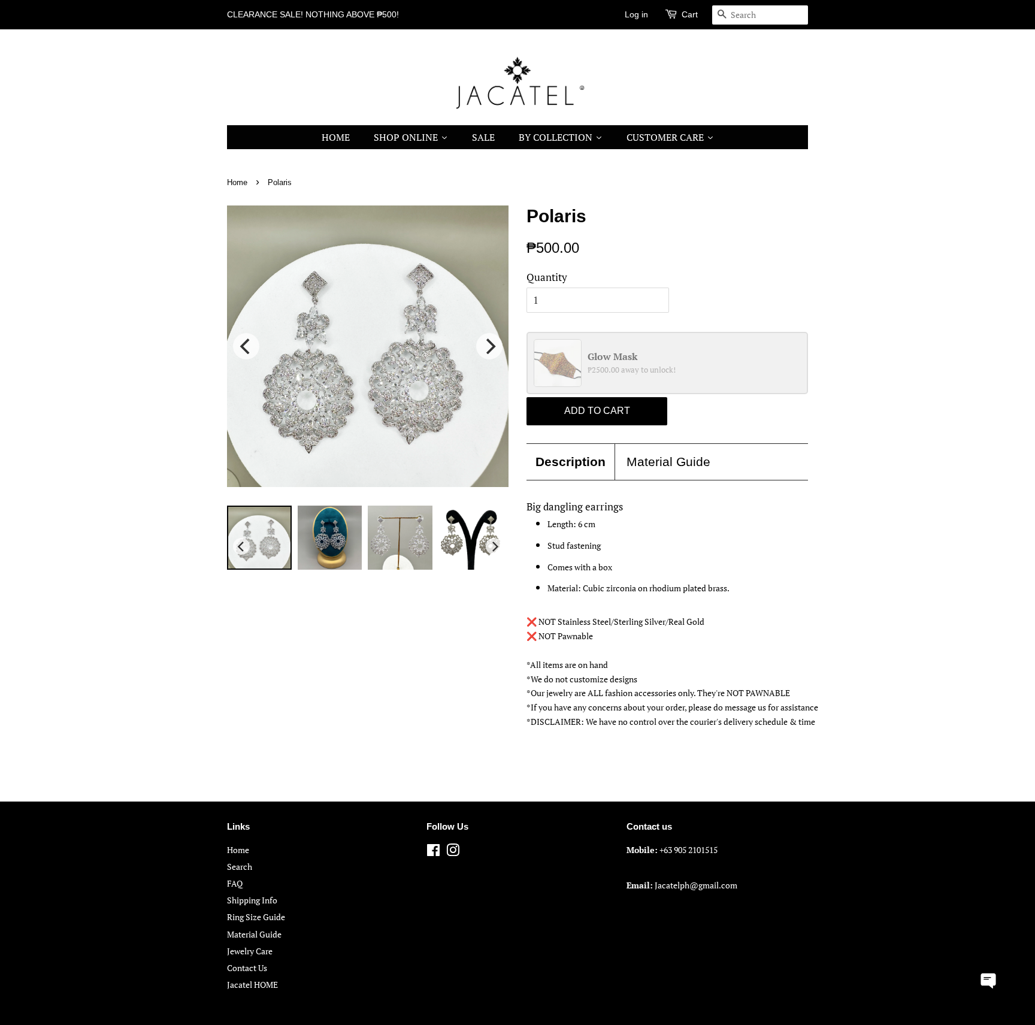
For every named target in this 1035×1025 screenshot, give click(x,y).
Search (239, 866)
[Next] (489, 346)
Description (570, 461)
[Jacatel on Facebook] (433, 852)
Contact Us (247, 967)
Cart (690, 14)
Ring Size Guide (256, 917)
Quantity (546, 277)
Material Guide (668, 461)
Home (237, 182)
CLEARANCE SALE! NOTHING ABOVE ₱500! (313, 14)
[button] (989, 979)
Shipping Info (252, 900)
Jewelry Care (250, 951)
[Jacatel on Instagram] (452, 852)
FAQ (235, 883)
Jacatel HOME (252, 984)
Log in (636, 14)
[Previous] (246, 346)
